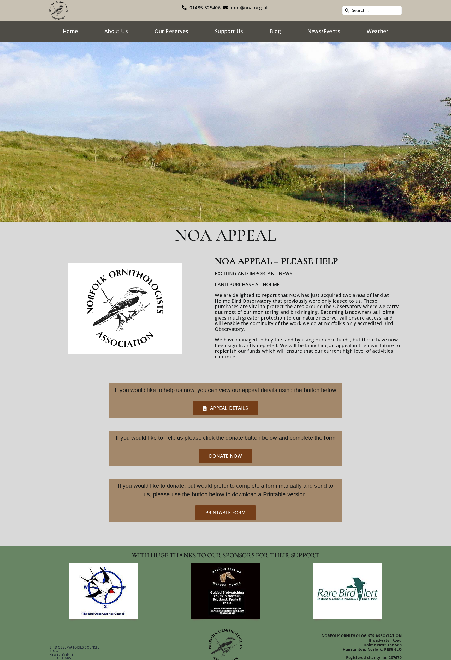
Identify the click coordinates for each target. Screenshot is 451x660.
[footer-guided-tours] (225, 565)
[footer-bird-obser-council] (103, 565)
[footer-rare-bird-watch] (347, 565)
